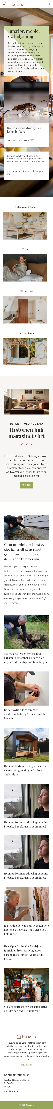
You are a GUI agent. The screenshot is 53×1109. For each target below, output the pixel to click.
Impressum (26, 1064)
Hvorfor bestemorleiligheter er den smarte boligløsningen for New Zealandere (26, 770)
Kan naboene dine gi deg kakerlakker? (24, 130)
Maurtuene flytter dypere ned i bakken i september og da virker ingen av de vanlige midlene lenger (25, 658)
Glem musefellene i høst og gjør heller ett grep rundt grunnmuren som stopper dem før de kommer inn (25, 158)
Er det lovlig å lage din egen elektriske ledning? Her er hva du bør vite (25, 714)
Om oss (26, 485)
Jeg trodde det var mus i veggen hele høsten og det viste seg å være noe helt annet (26, 930)
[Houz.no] (13, 4)
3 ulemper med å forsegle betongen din (25, 172)
